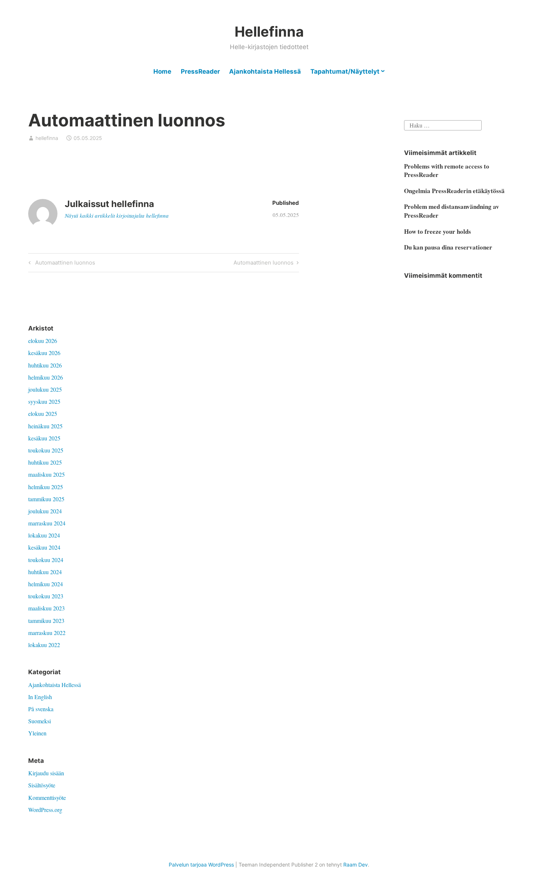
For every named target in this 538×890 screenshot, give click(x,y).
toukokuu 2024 (45, 560)
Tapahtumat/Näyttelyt (345, 71)
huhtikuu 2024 (45, 572)
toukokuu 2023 (45, 596)
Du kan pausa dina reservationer (448, 247)
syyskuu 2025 (44, 401)
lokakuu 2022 (44, 645)
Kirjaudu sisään (46, 773)
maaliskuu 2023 (46, 608)
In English (40, 697)
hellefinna (47, 138)
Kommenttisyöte (47, 797)
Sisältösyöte (41, 785)
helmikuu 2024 (45, 584)
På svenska (40, 709)
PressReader (200, 71)
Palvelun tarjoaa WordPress (201, 864)
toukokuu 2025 (45, 450)
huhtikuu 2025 (45, 462)
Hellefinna (269, 31)
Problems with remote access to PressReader (446, 171)
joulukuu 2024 (45, 511)
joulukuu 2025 (45, 389)
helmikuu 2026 (45, 377)
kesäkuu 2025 (44, 438)
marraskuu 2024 (47, 523)
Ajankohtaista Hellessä (265, 71)
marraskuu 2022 (47, 632)
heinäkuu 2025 (45, 426)
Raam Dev (355, 864)
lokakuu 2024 (44, 535)
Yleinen (37, 733)
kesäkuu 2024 (44, 547)
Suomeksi (39, 721)
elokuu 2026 (42, 340)
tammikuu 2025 (46, 499)
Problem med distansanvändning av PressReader (451, 211)
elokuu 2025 (42, 413)
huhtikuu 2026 (45, 365)
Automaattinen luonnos (64, 264)
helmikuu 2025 (45, 487)
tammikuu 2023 (46, 620)
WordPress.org (45, 809)
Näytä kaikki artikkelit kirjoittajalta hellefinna (117, 215)
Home (162, 71)
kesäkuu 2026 (44, 353)
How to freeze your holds (437, 231)
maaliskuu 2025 (46, 474)
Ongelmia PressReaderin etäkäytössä (454, 190)
